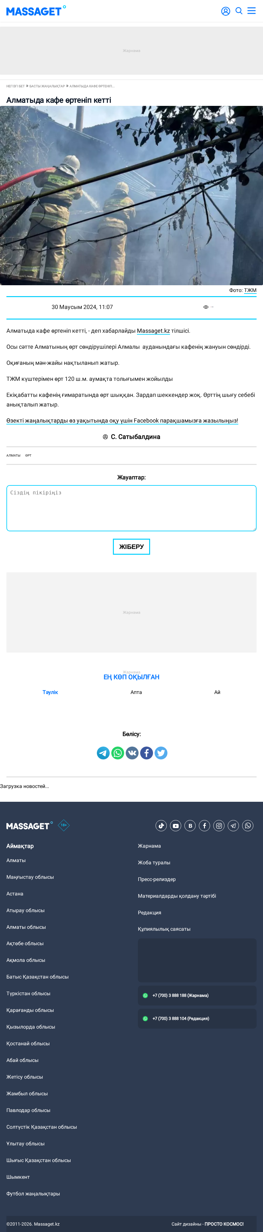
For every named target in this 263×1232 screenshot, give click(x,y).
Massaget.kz (153, 330)
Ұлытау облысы (25, 1144)
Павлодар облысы (28, 1110)
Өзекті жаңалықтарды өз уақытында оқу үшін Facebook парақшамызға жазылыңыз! (122, 420)
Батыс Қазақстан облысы (37, 977)
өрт (28, 455)
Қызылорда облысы (30, 1027)
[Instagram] (219, 826)
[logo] (36, 10)
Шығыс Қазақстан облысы (38, 1160)
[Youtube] (176, 826)
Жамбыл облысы (27, 1094)
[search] (238, 11)
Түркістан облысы (28, 993)
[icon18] (64, 826)
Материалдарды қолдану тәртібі (177, 896)
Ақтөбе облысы (25, 943)
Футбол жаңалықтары (33, 1194)
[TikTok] (161, 826)
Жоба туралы (154, 863)
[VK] (190, 826)
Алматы (13, 455)
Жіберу (131, 546)
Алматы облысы (26, 927)
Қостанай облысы (28, 1043)
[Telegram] (233, 826)
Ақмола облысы (25, 960)
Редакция (149, 913)
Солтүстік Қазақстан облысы (41, 1127)
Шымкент (18, 1177)
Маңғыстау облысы (30, 877)
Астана (14, 894)
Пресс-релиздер (157, 879)
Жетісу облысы (24, 1077)
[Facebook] (204, 826)
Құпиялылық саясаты (164, 929)
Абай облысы (22, 1060)
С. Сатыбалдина (135, 437)
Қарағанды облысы (30, 1010)
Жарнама (149, 846)
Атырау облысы (25, 910)
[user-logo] (226, 15)
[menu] (251, 11)
